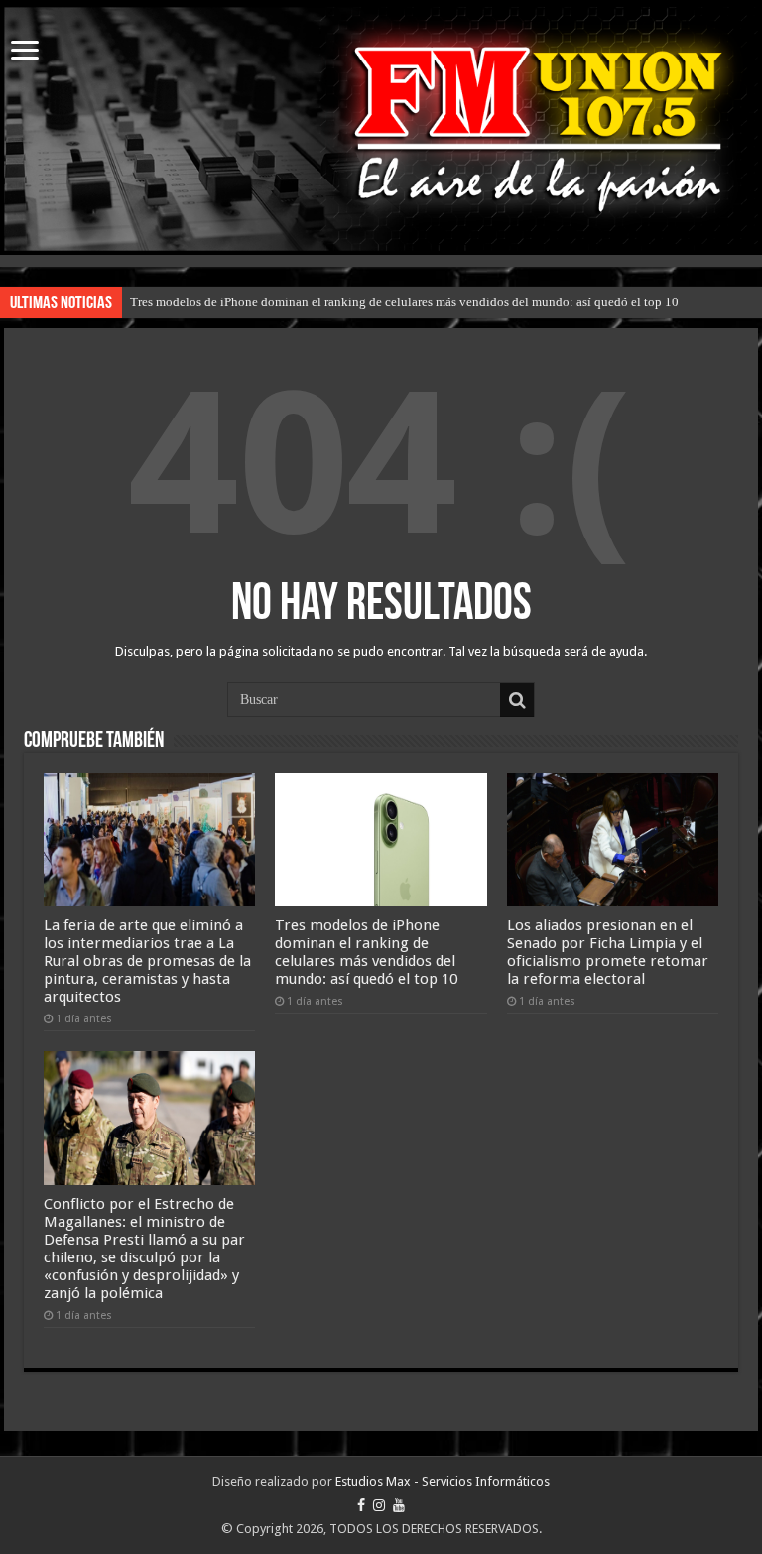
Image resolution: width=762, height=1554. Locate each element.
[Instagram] (379, 1505)
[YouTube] (399, 1505)
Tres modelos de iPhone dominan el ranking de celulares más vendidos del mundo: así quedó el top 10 (404, 302)
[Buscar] (517, 700)
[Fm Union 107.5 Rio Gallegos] (381, 129)
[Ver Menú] (25, 52)
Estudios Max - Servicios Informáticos (442, 1481)
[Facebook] (361, 1505)
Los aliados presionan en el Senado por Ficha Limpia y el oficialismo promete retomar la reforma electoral (607, 952)
